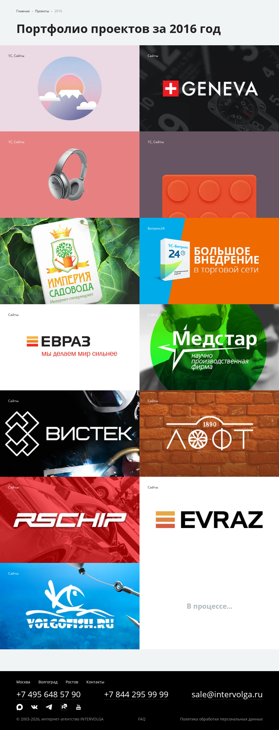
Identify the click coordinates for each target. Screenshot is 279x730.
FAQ (141, 719)
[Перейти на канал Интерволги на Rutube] (63, 707)
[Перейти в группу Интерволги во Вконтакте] (34, 707)
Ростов (72, 681)
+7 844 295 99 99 (136, 694)
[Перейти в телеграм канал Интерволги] (49, 707)
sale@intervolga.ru (227, 694)
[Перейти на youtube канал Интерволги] (78, 707)
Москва (23, 681)
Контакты (95, 681)
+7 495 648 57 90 (48, 694)
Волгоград (47, 681)
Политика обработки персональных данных (221, 719)
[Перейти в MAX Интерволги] (19, 707)
